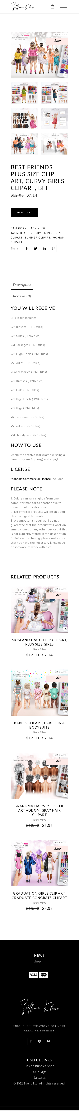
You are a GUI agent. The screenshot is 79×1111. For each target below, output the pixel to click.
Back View (37, 228)
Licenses (39, 1078)
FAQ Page (39, 1072)
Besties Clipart (32, 233)
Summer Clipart (38, 238)
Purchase (24, 212)
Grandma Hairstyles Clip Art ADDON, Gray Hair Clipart (39, 810)
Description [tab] (22, 285)
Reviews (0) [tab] (22, 296)
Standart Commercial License (31, 479)
